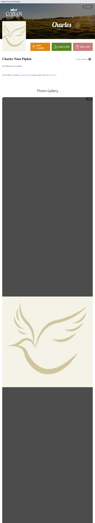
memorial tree (24, 75)
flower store (52, 75)
